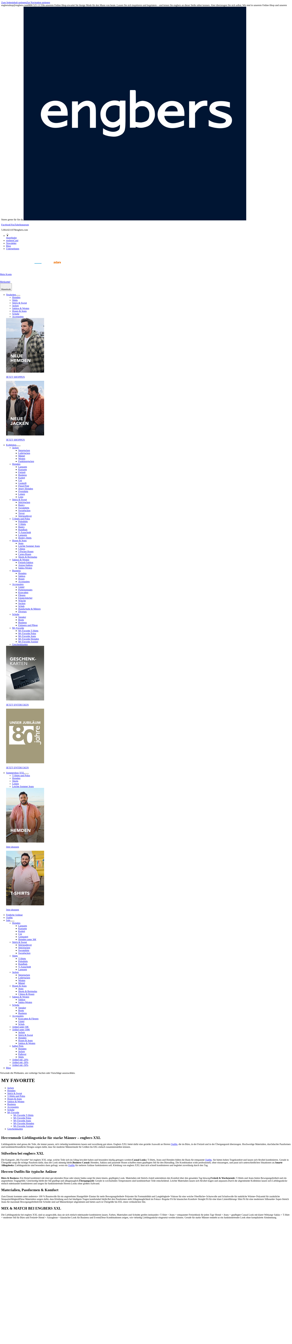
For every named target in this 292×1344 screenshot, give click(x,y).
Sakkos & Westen (20, 308)
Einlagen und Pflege (28, 625)
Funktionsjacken (26, 461)
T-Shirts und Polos (21, 518)
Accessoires (18, 316)
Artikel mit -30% (20, 1062)
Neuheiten (11, 294)
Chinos (21, 548)
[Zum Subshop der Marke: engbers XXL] (22, 267)
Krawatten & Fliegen (28, 1018)
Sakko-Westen (25, 568)
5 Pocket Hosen (25, 551)
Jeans (20, 543)
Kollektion (11, 445)
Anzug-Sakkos (25, 565)
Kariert (21, 477)
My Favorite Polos (27, 633)
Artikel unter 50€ (20, 1027)
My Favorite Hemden (28, 639)
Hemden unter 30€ (27, 939)
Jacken (15, 305)
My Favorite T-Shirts (28, 630)
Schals (21, 606)
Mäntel (21, 456)
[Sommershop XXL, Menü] (26, 773)
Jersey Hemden (25, 488)
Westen (21, 458)
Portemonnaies (25, 589)
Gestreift (22, 483)
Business (22, 475)
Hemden (16, 297)
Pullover (22, 1054)
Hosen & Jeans (19, 311)
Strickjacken (24, 502)
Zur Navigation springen (38, 2)
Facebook (6, 224)
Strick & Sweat (19, 303)
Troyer (21, 513)
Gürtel (21, 587)
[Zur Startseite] (7, 267)
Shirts (15, 300)
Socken (21, 603)
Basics (21, 505)
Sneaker (22, 617)
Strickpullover (25, 516)
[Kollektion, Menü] (18, 445)
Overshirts (23, 491)
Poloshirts (23, 521)
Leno (20, 497)
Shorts (15, 781)
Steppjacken (24, 450)
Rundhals (22, 529)
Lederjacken (24, 453)
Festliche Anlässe (14, 915)
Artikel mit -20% (20, 1059)
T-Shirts (22, 524)
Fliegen (21, 595)
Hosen (21, 579)
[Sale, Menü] (12, 921)
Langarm (22, 467)
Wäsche (22, 600)
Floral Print (23, 486)
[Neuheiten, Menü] (18, 295)
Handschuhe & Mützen (29, 609)
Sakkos (21, 576)
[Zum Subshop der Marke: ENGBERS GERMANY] (38, 267)
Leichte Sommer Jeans (29, 546)
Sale (8, 920)
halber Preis (17, 1046)
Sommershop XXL (15, 772)
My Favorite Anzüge (28, 641)
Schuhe (15, 314)
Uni (20, 480)
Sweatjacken (24, 510)
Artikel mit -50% (20, 1065)
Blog (8, 1068)
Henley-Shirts (24, 538)
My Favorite (18, 628)
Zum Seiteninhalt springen (13, 2)
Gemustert (23, 936)
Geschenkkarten (20, 644)
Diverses (22, 611)
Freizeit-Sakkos (25, 562)
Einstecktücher (25, 598)
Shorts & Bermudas (27, 557)
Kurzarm (22, 469)
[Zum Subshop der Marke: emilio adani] (53, 267)
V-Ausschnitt (24, 532)
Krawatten (23, 592)
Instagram (24, 224)
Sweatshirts (23, 507)
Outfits (9, 917)
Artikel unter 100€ (21, 1029)
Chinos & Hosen (26, 994)
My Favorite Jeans (27, 636)
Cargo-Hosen (24, 554)
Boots (21, 619)
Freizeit (21, 472)
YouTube (15, 224)
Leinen (21, 494)
